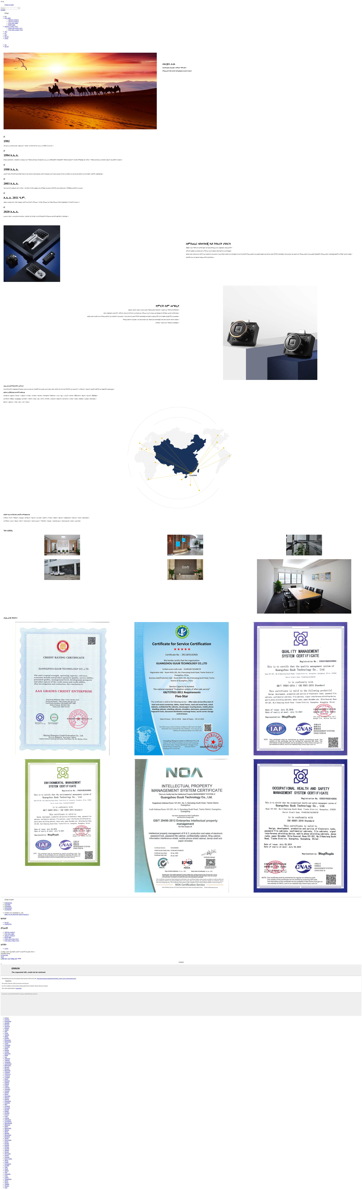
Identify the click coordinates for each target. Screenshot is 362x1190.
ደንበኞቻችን (8, 924)
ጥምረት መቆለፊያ (13, 21)
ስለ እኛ (7, 37)
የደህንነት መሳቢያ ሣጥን (11, 26)
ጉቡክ (2, 957)
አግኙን (6, 38)
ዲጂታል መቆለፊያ (13, 20)
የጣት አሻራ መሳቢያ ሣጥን (15, 30)
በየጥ (6, 35)
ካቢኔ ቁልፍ (8, 18)
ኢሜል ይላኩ (4, 955)
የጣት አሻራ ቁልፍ (13, 23)
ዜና (5, 33)
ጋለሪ (6, 31)
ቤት (6, 16)
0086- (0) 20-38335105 (11, 914)
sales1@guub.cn (24, 914)
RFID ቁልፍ (11, 25)
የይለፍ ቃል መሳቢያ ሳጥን (15, 28)
